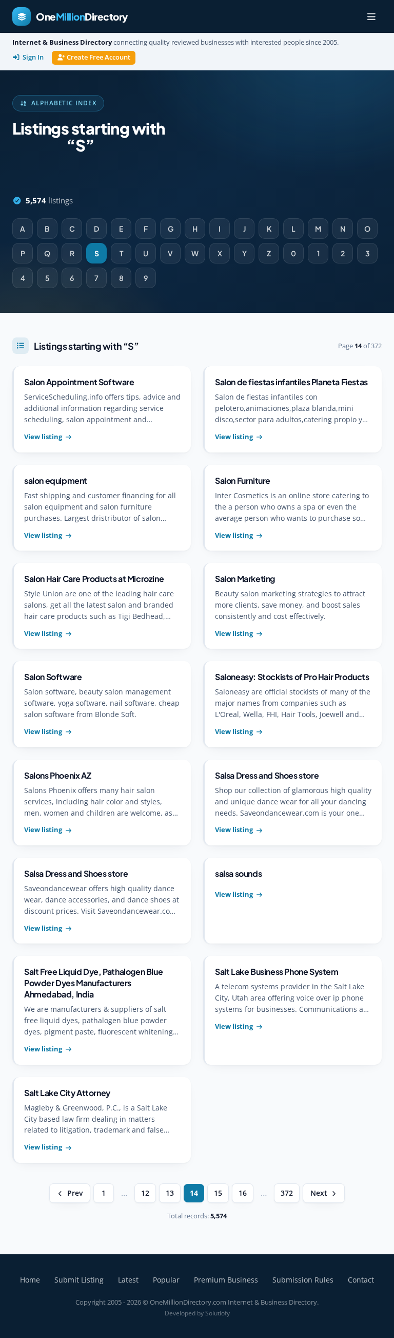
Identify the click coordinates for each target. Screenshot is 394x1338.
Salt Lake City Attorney (67, 1092)
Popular (166, 1280)
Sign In (33, 57)
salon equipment (55, 480)
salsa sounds (238, 873)
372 (287, 1193)
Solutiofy (217, 1313)
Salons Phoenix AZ (57, 775)
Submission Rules (302, 1280)
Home (30, 1280)
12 (145, 1193)
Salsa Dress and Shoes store (267, 775)
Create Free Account (98, 57)
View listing (43, 436)
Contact (361, 1280)
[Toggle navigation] (371, 16)
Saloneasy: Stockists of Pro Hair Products (292, 676)
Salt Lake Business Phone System (277, 971)
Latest (128, 1280)
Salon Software (53, 676)
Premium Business (226, 1280)
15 (218, 1193)
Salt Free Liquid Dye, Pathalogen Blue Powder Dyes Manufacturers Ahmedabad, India (93, 983)
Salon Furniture (242, 480)
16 (243, 1193)
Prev (75, 1193)
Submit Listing (79, 1280)
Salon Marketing (245, 578)
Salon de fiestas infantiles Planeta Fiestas (291, 381)
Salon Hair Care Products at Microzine (94, 578)
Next (318, 1193)
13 (170, 1193)
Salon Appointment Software (79, 381)
